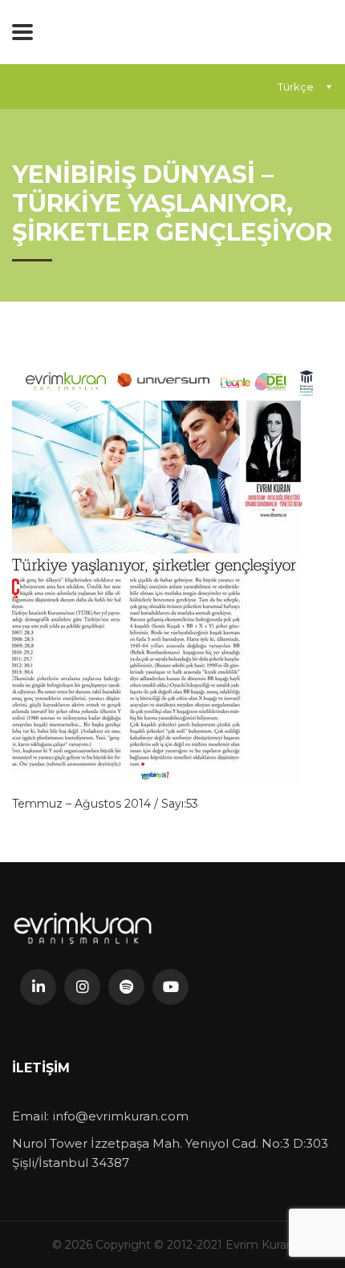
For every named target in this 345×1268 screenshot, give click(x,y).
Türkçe (296, 86)
